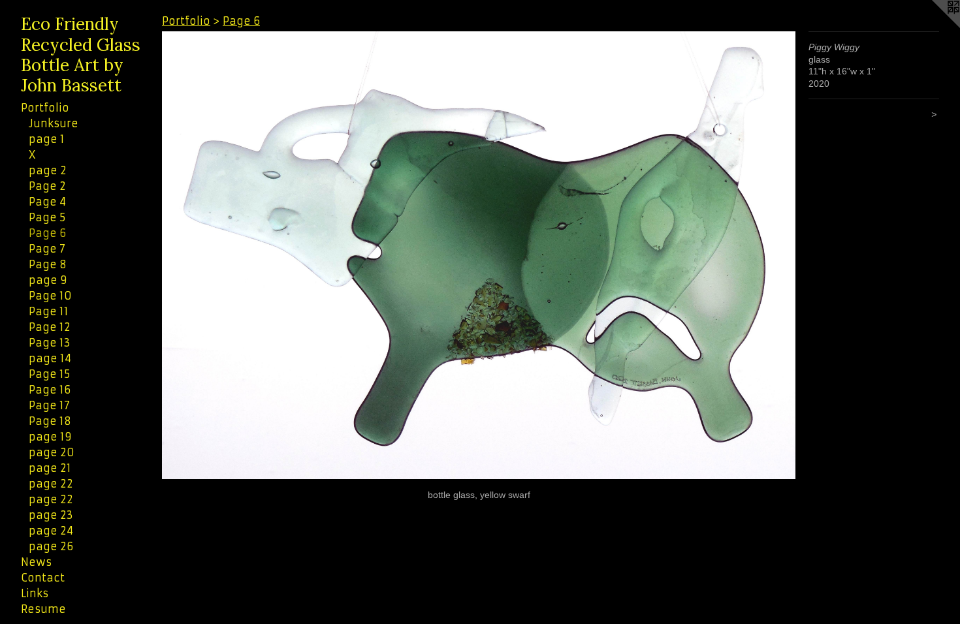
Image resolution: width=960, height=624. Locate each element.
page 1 (47, 139)
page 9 (48, 280)
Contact (43, 577)
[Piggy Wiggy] (478, 255)
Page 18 (50, 421)
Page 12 (50, 327)
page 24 (51, 530)
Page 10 (50, 295)
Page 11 (49, 311)
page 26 (51, 546)
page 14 (50, 358)
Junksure (53, 123)
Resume (43, 609)
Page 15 (49, 374)
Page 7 (47, 248)
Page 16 (50, 389)
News (36, 562)
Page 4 (47, 201)
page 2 (48, 170)
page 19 (50, 436)
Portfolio (45, 107)
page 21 (50, 468)
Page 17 (49, 405)
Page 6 (47, 233)
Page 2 (47, 186)
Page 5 (47, 217)
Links (34, 593)
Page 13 (50, 342)
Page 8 (48, 264)
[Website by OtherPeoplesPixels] (934, 26)
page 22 (51, 483)
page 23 (51, 515)
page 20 (51, 452)
